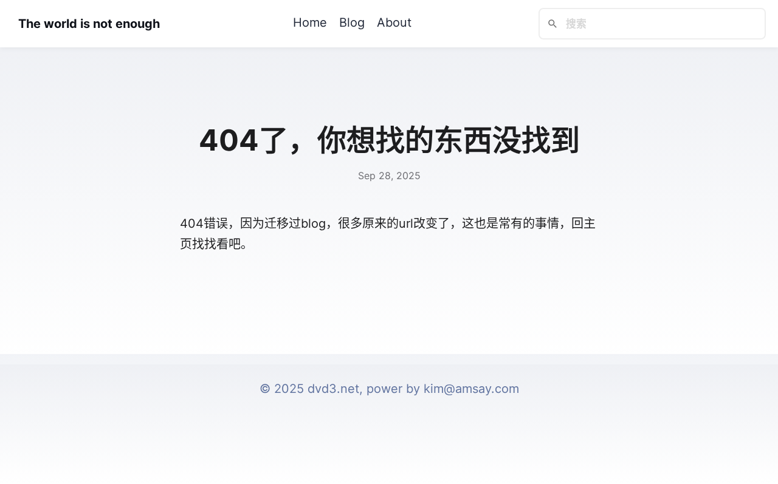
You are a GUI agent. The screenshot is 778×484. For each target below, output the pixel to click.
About (394, 22)
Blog (352, 22)
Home (310, 22)
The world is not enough (89, 23)
